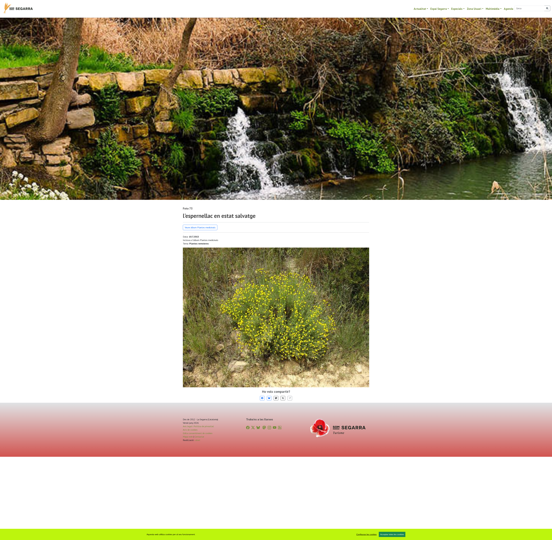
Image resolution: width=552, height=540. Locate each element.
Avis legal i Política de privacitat (198, 426)
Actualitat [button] (420, 8)
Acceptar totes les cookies (392, 534)
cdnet (197, 440)
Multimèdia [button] (492, 8)
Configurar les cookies (366, 534)
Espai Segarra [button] (438, 8)
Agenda (508, 8)
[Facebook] (262, 398)
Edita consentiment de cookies (197, 433)
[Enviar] (290, 398)
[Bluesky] (269, 398)
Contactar (199, 436)
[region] (276, 534)
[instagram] (269, 427)
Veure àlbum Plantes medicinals (200, 227)
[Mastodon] (276, 398)
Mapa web (188, 436)
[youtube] (274, 427)
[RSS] (279, 427)
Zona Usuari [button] (474, 8)
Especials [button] (456, 8)
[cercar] (547, 8)
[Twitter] (283, 398)
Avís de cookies (190, 429)
